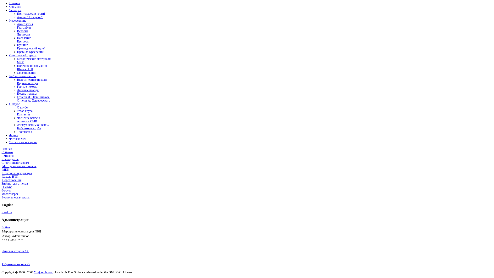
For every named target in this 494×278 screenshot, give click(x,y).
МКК (20, 62)
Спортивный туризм (22, 55)
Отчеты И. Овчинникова (33, 97)
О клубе (14, 104)
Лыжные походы (28, 90)
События (15, 6)
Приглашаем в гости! (31, 13)
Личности (23, 34)
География (24, 27)
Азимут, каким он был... (33, 124)
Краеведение (17, 20)
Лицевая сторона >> (15, 251)
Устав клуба (25, 111)
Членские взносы (28, 118)
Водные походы (27, 83)
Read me (7, 212)
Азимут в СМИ (27, 121)
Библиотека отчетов (22, 76)
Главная (14, 3)
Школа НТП (25, 69)
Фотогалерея (17, 138)
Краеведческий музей (31, 48)
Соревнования (26, 72)
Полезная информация (32, 65)
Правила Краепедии (30, 51)
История (22, 31)
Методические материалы (34, 58)
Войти (6, 227)
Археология (25, 24)
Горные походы (27, 86)
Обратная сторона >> (16, 264)
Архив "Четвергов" (30, 17)
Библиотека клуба (29, 128)
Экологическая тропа (23, 142)
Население (24, 38)
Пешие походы (27, 93)
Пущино (22, 45)
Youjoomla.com (43, 272)
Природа (23, 41)
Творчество (24, 131)
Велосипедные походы (32, 79)
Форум (13, 135)
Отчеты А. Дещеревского (33, 100)
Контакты (23, 114)
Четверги (15, 10)
